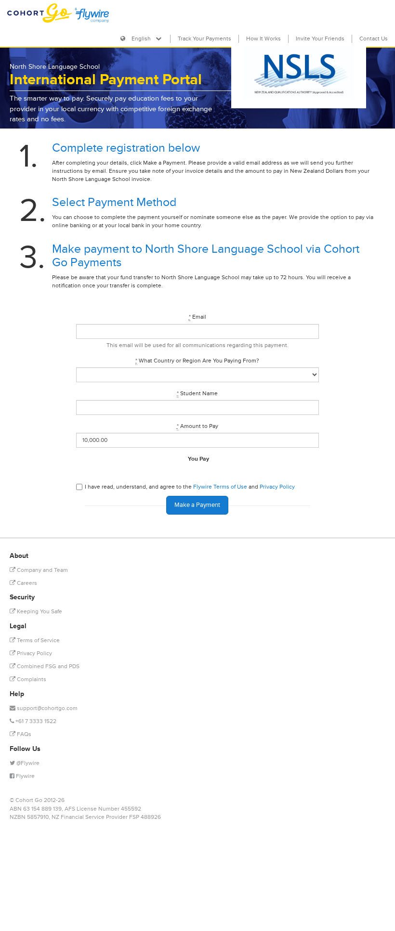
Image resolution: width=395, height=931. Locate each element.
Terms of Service (37, 640)
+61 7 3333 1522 (35, 721)
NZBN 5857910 (29, 817)
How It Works (263, 38)
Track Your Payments (204, 38)
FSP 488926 (145, 817)
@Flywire (27, 763)
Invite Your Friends (320, 38)
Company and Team (41, 570)
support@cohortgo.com (47, 708)
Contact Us (373, 38)
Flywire (24, 776)
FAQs (23, 734)
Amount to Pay (197, 426)
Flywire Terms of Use (220, 487)
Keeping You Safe (38, 611)
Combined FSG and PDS (47, 666)
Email (197, 317)
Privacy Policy (277, 487)
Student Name (197, 393)
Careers (26, 583)
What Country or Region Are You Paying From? (197, 360)
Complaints (30, 679)
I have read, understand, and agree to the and (190, 487)
